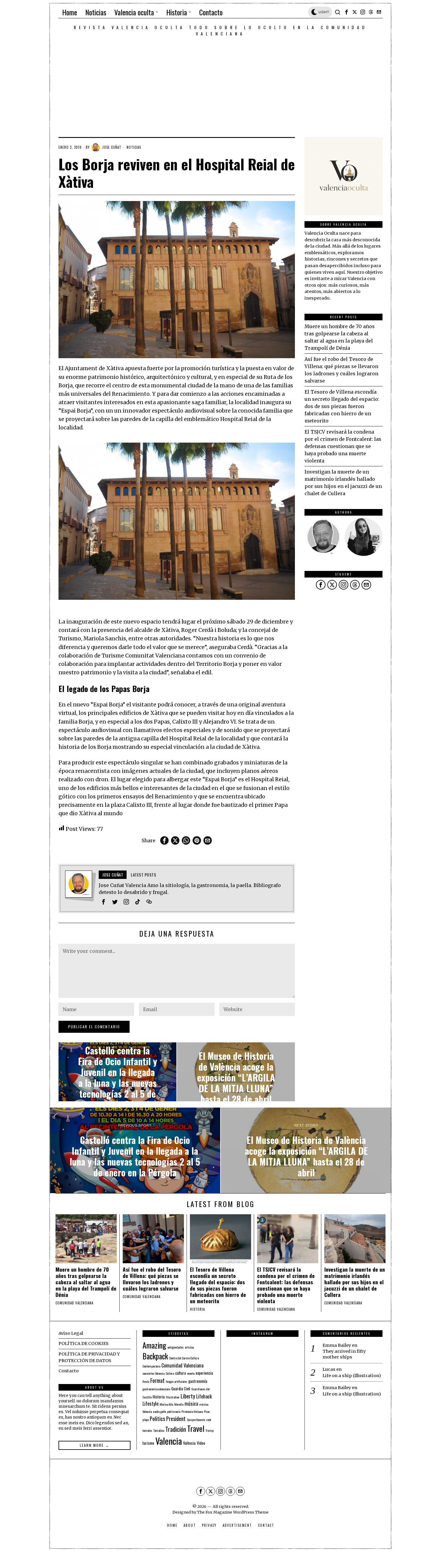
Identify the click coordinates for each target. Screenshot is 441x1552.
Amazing (154, 1345)
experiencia (204, 1373)
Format (157, 1380)
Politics (157, 1418)
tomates (147, 1430)
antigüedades (175, 1347)
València (189, 1443)
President (176, 1418)
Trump (210, 1430)
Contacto (68, 1371)
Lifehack (204, 1396)
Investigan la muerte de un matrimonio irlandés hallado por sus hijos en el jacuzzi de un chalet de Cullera (354, 1282)
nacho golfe (159, 1411)
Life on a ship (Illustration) (351, 1375)
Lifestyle (150, 1403)
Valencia (168, 1440)
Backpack (155, 1356)
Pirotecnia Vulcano (192, 1411)
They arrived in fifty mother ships (344, 1354)
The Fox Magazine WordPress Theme (232, 1512)
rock (208, 1419)
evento (190, 1373)
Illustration (172, 1397)
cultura (180, 1373)
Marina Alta (166, 1404)
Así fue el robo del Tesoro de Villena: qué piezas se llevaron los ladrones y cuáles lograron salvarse (152, 1278)
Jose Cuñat (111, 147)
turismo (148, 1443)
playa (145, 1419)
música (191, 1403)
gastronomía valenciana (156, 1388)
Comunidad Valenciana (182, 1365)
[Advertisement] (221, 82)
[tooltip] (346, 12)
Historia (197, 1309)
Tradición (175, 1429)
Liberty (188, 1396)
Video (201, 1443)
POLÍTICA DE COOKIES (83, 1343)
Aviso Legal (70, 1333)
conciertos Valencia (153, 1373)
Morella (178, 1404)
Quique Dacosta (196, 1419)
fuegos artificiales (176, 1381)
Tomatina (158, 1430)
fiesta (145, 1381)
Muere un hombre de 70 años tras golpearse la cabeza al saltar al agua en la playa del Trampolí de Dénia (86, 1282)
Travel (195, 1428)
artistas (189, 1347)
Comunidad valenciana (74, 1302)
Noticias (134, 147)
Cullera (170, 1373)
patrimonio (173, 1411)
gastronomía (197, 1381)
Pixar (207, 1411)
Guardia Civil (180, 1389)
